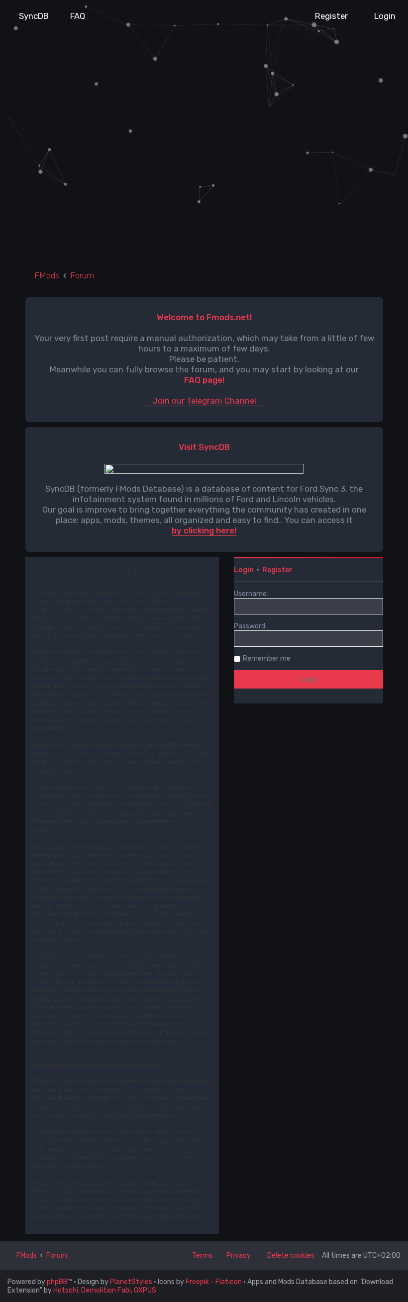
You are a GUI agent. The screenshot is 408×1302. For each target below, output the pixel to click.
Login (244, 570)
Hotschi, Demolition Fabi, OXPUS (104, 1290)
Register (277, 570)
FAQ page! (204, 380)
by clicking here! (204, 530)
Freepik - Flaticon (214, 1282)
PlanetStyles (131, 1282)
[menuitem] (29, 15)
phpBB (57, 1282)
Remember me (267, 658)
